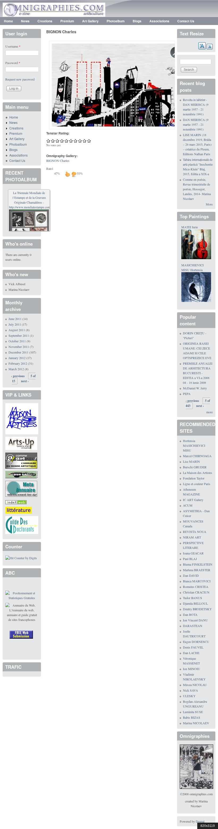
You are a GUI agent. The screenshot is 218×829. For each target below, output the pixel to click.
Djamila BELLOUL (195, 603)
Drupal (200, 821)
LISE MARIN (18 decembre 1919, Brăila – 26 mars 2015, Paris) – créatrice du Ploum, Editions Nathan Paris (197, 144)
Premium (67, 21)
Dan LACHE (191, 653)
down (74, 174)
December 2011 (18, 352)
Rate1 (49, 168)
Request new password (20, 79)
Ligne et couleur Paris (196, 484)
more (209, 412)
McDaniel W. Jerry (195, 388)
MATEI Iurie (189, 227)
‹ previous (18, 376)
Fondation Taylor (193, 478)
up (67, 174)
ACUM (187, 505)
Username (12, 46)
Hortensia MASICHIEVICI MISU (194, 445)
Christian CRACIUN (196, 592)
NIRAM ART (192, 537)
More (209, 204)
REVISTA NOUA (194, 531)
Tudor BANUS (192, 598)
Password (12, 63)
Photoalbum (116, 21)
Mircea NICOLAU (195, 685)
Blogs (137, 21)
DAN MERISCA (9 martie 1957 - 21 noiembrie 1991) (195, 124)
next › (25, 381)
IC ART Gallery (193, 500)
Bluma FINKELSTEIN (197, 564)
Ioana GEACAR (193, 553)
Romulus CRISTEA (195, 586)
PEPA (187, 394)
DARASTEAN (192, 626)
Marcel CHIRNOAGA (197, 456)
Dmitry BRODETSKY (197, 609)
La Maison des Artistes (197, 472)
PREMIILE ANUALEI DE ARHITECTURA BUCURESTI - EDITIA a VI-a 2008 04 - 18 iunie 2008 (197, 373)
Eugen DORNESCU (196, 641)
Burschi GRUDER (195, 467)
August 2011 (17, 330)
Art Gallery (90, 21)
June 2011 (15, 319)
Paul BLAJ (190, 559)
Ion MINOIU (191, 669)
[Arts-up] (21, 443)
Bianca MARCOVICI (197, 581)
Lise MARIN (191, 461)
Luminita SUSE (193, 712)
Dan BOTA (190, 614)
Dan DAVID (191, 575)
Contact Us (185, 21)
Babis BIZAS (191, 717)
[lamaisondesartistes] (21, 418)
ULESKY (189, 696)
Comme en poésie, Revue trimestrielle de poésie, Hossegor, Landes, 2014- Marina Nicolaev (197, 189)
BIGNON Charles (57, 160)
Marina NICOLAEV (196, 723)
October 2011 (17, 341)
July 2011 (15, 324)
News (25, 21)
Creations (44, 21)
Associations (159, 21)
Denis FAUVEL (193, 647)
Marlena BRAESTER (196, 570)
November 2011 (19, 346)
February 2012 (18, 363)
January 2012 (17, 358)
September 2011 (19, 335)
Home (8, 21)
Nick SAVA (190, 690)
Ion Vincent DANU (195, 620)
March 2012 (16, 369)
